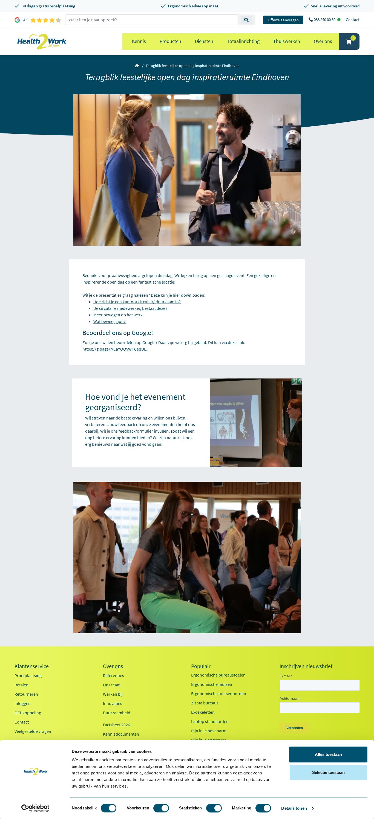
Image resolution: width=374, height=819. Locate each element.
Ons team (111, 684)
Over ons (323, 41)
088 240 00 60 (325, 19)
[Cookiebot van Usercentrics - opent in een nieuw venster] (35, 808)
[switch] (161, 808)
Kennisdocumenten (121, 734)
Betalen (21, 684)
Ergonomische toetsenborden (218, 693)
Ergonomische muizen (211, 684)
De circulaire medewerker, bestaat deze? (130, 308)
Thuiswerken (286, 41)
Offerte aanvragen (283, 19)
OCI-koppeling (28, 712)
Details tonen (294, 808)
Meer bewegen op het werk (118, 314)
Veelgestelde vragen (33, 731)
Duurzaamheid (116, 712)
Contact (352, 19)
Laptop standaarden (210, 721)
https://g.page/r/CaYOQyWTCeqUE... (115, 349)
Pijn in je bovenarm (208, 730)
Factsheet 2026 (116, 724)
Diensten (204, 41)
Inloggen (23, 703)
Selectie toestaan (328, 772)
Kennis (139, 41)
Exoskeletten (203, 712)
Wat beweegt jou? (109, 321)
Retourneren (26, 694)
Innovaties (112, 703)
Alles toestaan (328, 754)
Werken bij (113, 694)
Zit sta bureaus (204, 703)
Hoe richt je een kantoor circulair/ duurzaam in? (137, 301)
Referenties (113, 675)
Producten (170, 41)
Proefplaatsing (28, 675)
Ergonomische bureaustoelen (218, 675)
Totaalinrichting (243, 41)
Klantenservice (32, 666)
